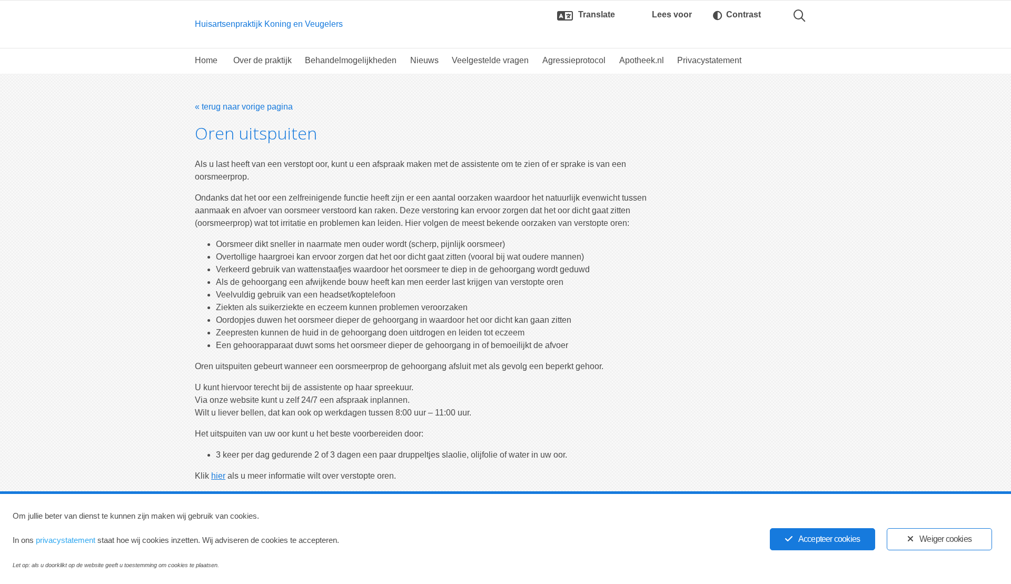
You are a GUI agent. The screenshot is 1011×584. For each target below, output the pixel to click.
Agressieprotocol (574, 60)
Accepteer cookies (829, 538)
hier (218, 475)
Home (206, 60)
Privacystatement (709, 60)
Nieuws (424, 60)
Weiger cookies (945, 538)
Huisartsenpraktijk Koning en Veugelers (269, 23)
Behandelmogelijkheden (351, 60)
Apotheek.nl (641, 60)
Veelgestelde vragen (490, 60)
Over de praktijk (262, 60)
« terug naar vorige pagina (244, 106)
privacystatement (65, 540)
